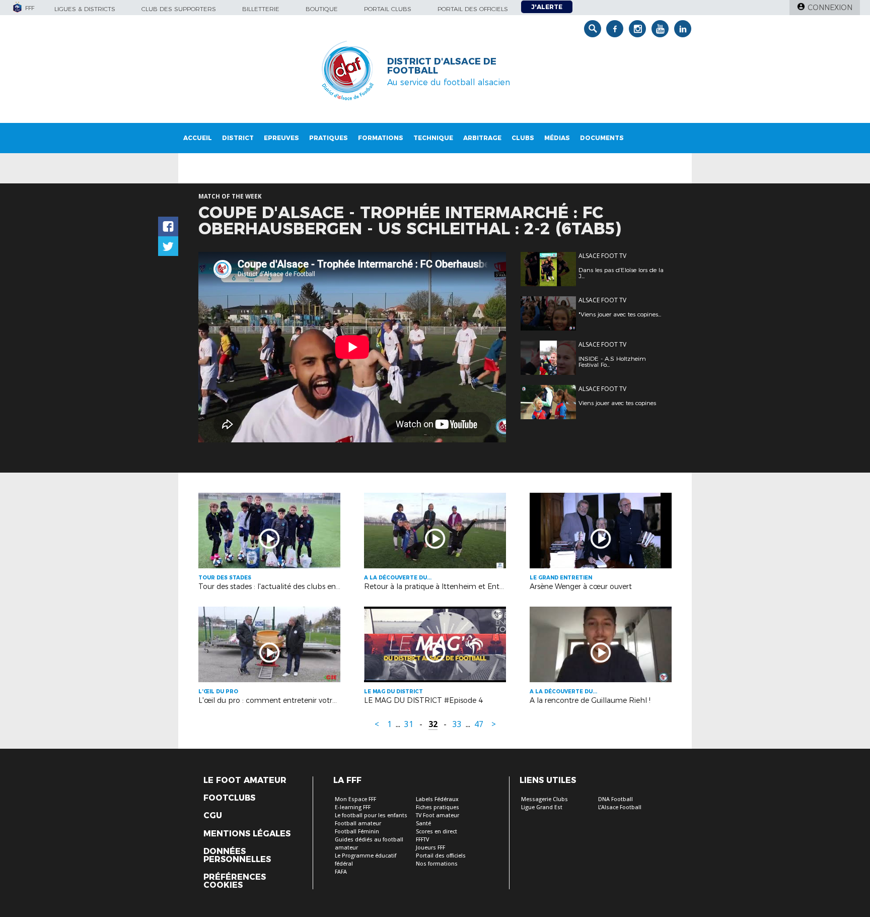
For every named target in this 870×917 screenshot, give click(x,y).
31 (408, 724)
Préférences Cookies (234, 881)
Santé (423, 823)
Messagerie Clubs (544, 799)
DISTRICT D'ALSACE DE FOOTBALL (441, 66)
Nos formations (437, 864)
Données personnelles (237, 855)
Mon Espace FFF (355, 799)
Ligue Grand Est (541, 807)
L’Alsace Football (619, 807)
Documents (602, 138)
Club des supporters (178, 9)
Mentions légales (247, 834)
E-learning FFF (353, 807)
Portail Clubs (387, 9)
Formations (380, 138)
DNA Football (615, 799)
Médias (557, 138)
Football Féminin (357, 831)
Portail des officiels (473, 9)
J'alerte (546, 7)
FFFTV (422, 839)
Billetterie (260, 9)
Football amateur (358, 823)
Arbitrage (482, 138)
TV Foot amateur (437, 815)
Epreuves (281, 138)
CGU (212, 816)
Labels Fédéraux (437, 799)
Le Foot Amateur (244, 780)
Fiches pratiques (437, 807)
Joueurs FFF (430, 847)
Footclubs (229, 798)
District (238, 138)
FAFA (341, 872)
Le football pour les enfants (371, 815)
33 (457, 724)
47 (478, 724)
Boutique (322, 9)
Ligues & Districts (84, 9)
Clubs (523, 138)
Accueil (197, 138)
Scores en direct (436, 831)
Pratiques (328, 138)
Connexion (830, 7)
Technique (433, 138)
